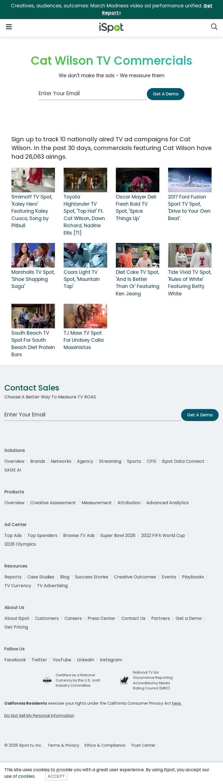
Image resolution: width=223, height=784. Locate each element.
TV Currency (17, 585)
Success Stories (91, 577)
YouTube (62, 660)
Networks (61, 461)
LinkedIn (85, 660)
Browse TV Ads (79, 535)
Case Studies (40, 577)
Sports (134, 461)
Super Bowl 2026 (117, 535)
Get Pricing (16, 627)
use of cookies (19, 776)
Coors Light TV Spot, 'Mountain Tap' (82, 279)
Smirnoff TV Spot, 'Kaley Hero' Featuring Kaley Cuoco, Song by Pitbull (31, 211)
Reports (12, 577)
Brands (37, 461)
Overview (14, 461)
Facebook (15, 660)
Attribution (129, 503)
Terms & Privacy (63, 745)
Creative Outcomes (135, 577)
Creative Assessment (53, 503)
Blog (64, 577)
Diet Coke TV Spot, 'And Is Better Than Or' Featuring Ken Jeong (137, 283)
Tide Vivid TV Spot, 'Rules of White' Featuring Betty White (189, 283)
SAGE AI (12, 470)
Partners (160, 618)
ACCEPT (56, 776)
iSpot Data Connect (183, 461)
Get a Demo (189, 618)
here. (177, 703)
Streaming (110, 461)
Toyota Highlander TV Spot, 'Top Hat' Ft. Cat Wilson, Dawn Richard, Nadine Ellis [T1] (84, 215)
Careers (73, 618)
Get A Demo (165, 94)
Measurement (97, 503)
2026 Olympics (20, 544)
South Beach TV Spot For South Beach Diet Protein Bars (33, 344)
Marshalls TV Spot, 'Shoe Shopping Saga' (33, 279)
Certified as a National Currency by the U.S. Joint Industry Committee (78, 680)
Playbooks (193, 577)
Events (169, 577)
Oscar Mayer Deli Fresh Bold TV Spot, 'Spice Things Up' (136, 208)
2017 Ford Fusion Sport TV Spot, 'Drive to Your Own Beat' (189, 208)
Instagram (111, 660)
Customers (47, 618)
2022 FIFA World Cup (163, 535)
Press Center (102, 618)
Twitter (39, 660)
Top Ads (13, 535)
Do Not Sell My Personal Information (39, 715)
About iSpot (16, 618)
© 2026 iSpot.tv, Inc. (23, 745)
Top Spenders (42, 535)
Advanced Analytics (167, 503)
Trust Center (143, 745)
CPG (151, 461)
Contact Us (133, 618)
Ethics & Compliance (105, 745)
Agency (85, 461)
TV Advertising (52, 585)
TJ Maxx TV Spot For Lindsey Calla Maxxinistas (84, 340)
